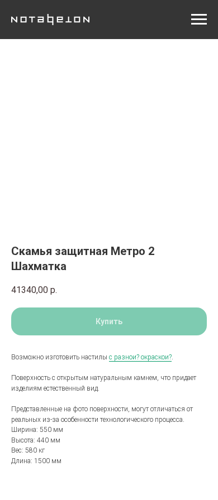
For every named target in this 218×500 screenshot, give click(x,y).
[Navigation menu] (199, 19)
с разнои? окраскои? (140, 357)
